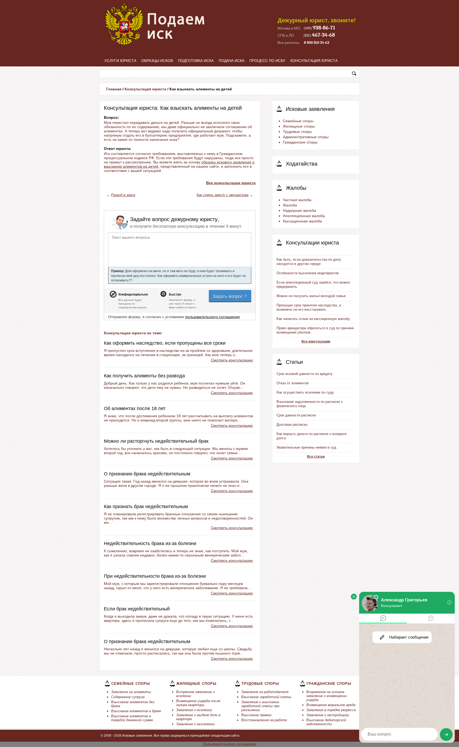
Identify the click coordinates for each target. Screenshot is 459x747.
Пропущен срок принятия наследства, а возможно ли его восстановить (309, 307)
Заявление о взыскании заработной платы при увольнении (260, 706)
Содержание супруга (127, 697)
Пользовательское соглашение (230, 744)
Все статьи (316, 456)
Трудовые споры (297, 131)
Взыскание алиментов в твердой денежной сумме (132, 718)
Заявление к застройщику (327, 715)
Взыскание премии (256, 715)
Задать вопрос (228, 296)
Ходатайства (301, 164)
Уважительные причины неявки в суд (306, 447)
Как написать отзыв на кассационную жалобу (313, 319)
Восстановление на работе (264, 720)
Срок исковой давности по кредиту (305, 374)
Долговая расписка (292, 425)
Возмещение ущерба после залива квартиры (198, 703)
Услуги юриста (120, 60)
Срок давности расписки (296, 415)
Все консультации (315, 341)
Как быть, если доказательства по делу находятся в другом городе (309, 262)
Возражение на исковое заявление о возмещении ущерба (326, 696)
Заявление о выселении (195, 724)
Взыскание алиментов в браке (136, 711)
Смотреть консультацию (232, 360)
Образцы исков (157, 60)
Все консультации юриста (231, 183)
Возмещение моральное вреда (330, 705)
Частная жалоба (297, 200)
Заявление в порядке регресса (331, 710)
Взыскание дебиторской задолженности (326, 722)
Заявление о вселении (194, 710)
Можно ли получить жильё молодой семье (311, 296)
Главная (113, 89)
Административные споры (306, 137)
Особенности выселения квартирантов (308, 273)
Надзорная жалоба (299, 210)
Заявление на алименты (131, 692)
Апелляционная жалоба (304, 216)
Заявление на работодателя (264, 692)
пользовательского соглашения (212, 316)
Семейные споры (298, 121)
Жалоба (290, 205)
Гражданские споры (300, 142)
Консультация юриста (314, 60)
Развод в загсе (123, 195)
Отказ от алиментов (293, 383)
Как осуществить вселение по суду (305, 392)
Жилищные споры (299, 126)
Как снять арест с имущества (222, 195)
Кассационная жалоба (302, 221)
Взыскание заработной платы (266, 697)
